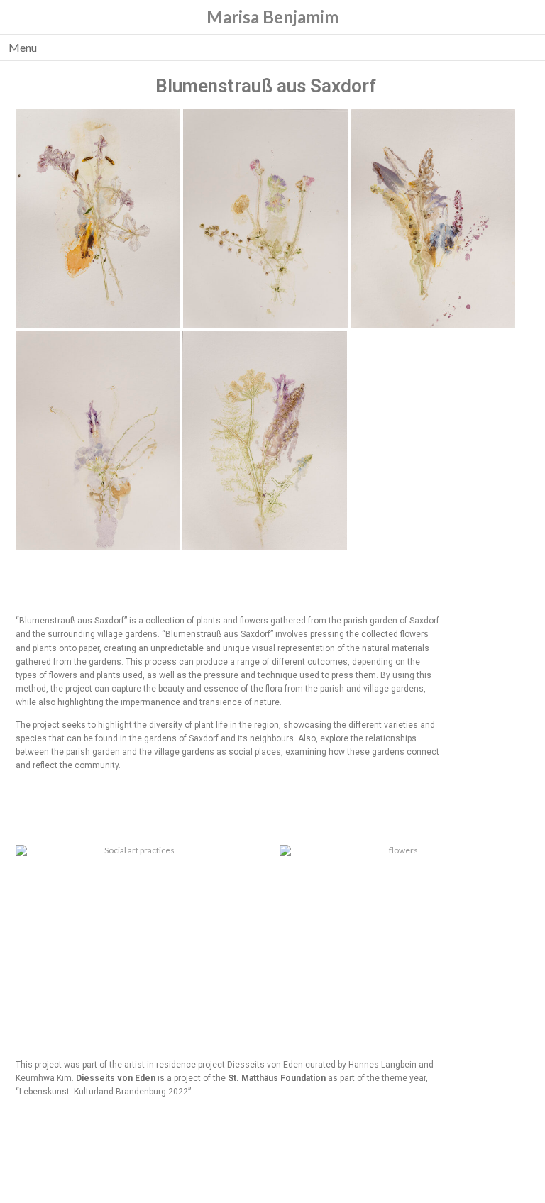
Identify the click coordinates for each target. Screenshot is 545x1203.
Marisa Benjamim (272, 16)
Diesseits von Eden (115, 1078)
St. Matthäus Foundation (277, 1078)
